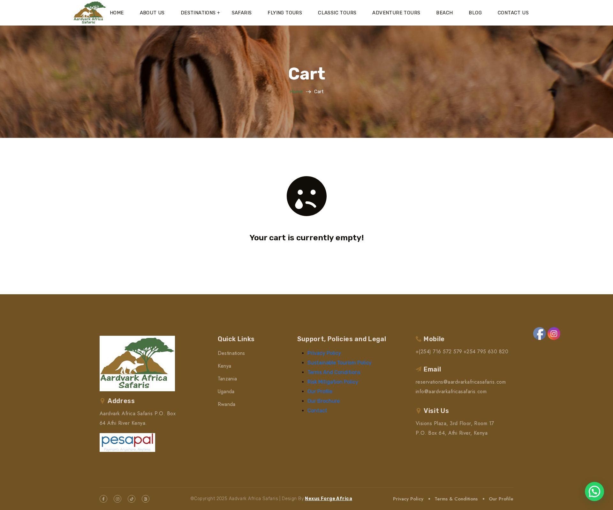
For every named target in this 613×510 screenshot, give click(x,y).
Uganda (226, 391)
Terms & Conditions (456, 498)
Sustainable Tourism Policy (339, 363)
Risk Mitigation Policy (332, 382)
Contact (317, 411)
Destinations (198, 13)
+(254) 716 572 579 (439, 351)
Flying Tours (285, 13)
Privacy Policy (324, 353)
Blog (475, 13)
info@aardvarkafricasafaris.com (451, 391)
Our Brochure (323, 401)
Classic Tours (337, 13)
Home (117, 13)
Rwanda (227, 404)
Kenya (224, 366)
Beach (444, 13)
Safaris (242, 13)
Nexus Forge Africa (328, 498)
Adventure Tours (396, 13)
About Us (152, 13)
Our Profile (319, 391)
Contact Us (513, 13)
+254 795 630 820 (486, 351)
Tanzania (227, 378)
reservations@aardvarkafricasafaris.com (461, 382)
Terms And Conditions (333, 372)
